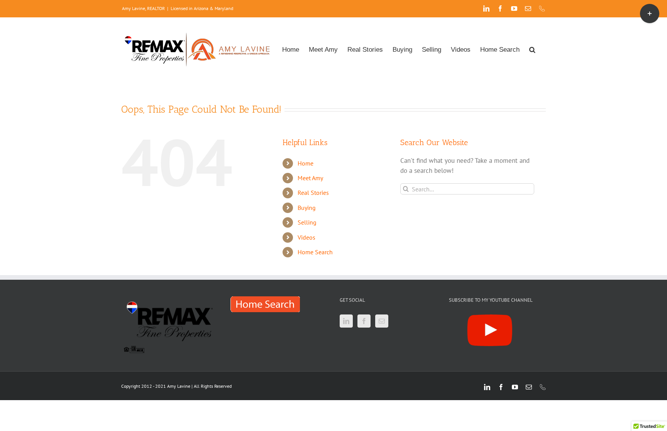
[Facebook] (364, 321)
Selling (307, 222)
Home (305, 163)
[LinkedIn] (346, 321)
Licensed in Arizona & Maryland (202, 8)
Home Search (315, 252)
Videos (306, 237)
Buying (307, 207)
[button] (532, 49)
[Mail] (381, 321)
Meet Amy (310, 178)
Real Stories (313, 192)
